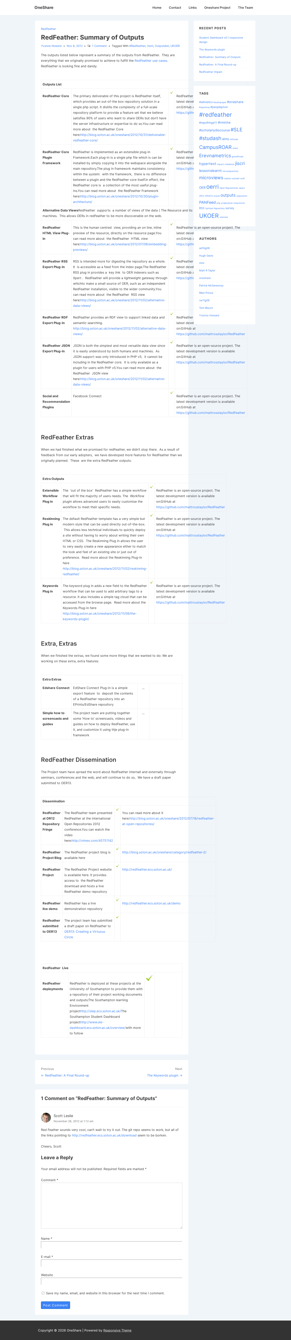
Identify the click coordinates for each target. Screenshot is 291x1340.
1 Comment (99, 45)
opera (242, 188)
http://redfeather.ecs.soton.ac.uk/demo (151, 903)
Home (156, 7)
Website (47, 1275)
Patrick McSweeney (211, 285)
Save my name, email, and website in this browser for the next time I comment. (105, 1293)
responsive (239, 203)
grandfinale (237, 156)
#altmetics (206, 102)
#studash (210, 138)
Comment (49, 1180)
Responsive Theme (117, 1330)
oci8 (242, 178)
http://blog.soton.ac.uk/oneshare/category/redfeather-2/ (164, 852)
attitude (234, 139)
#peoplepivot (219, 107)
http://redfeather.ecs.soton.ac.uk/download (104, 1135)
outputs (228, 195)
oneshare (205, 278)
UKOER (175, 45)
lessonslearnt (210, 170)
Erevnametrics (215, 155)
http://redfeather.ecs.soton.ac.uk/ (147, 869)
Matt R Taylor (207, 270)
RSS (201, 208)
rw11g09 (204, 300)
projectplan (227, 203)
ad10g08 (204, 248)
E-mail (45, 1257)
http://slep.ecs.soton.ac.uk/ (100, 1011)
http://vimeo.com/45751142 (92, 840)
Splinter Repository (215, 208)
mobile (227, 178)
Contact (175, 7)
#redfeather (137, 45)
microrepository (230, 171)
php (219, 203)
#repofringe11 (208, 122)
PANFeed (207, 202)
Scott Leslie (63, 1116)
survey (229, 208)
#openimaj (204, 107)
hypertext (207, 163)
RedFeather (48, 28)
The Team (245, 7)
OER (202, 188)
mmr (201, 262)
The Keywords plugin (212, 49)
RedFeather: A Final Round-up (217, 64)
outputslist (162, 45)
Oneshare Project (217, 7)
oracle (217, 196)
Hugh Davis (206, 255)
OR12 (201, 196)
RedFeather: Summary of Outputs (220, 57)
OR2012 (209, 196)
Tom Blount (206, 307)
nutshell (236, 178)
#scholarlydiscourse (214, 130)
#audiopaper (219, 102)
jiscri (240, 163)
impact (220, 164)
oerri (150, 45)
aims (225, 139)
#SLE (236, 130)
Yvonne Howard (209, 315)
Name (45, 1238)
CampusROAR (215, 147)
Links (193, 7)
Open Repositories (229, 188)
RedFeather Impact (210, 71)
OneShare (43, 7)
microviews (211, 177)
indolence (229, 164)
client (235, 148)
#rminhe (224, 122)
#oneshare (235, 102)
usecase (224, 217)
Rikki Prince (206, 292)
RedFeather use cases (151, 61)
